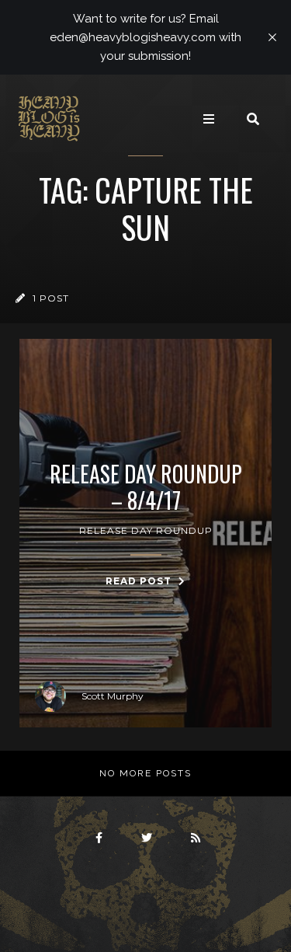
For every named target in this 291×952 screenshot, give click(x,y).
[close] (272, 37)
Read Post (140, 581)
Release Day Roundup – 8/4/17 (146, 487)
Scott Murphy (112, 696)
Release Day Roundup (146, 530)
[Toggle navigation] (208, 119)
